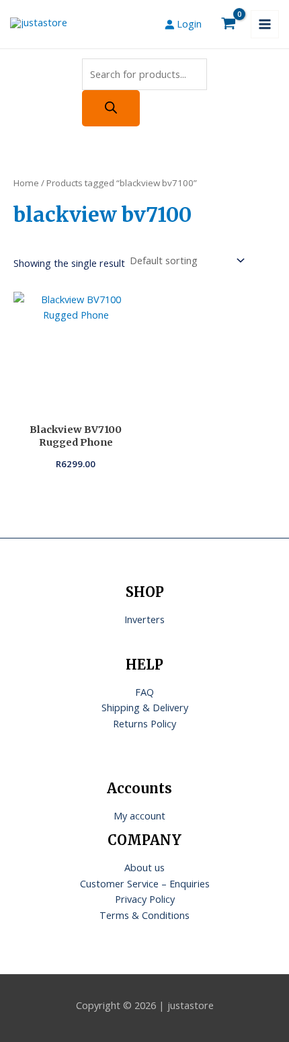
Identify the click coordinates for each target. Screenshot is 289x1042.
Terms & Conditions (144, 915)
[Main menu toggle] (265, 24)
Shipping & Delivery (144, 707)
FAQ (144, 691)
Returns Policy (144, 723)
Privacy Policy (145, 899)
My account (139, 815)
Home (26, 183)
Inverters (144, 619)
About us (144, 867)
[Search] (111, 108)
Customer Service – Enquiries (145, 883)
